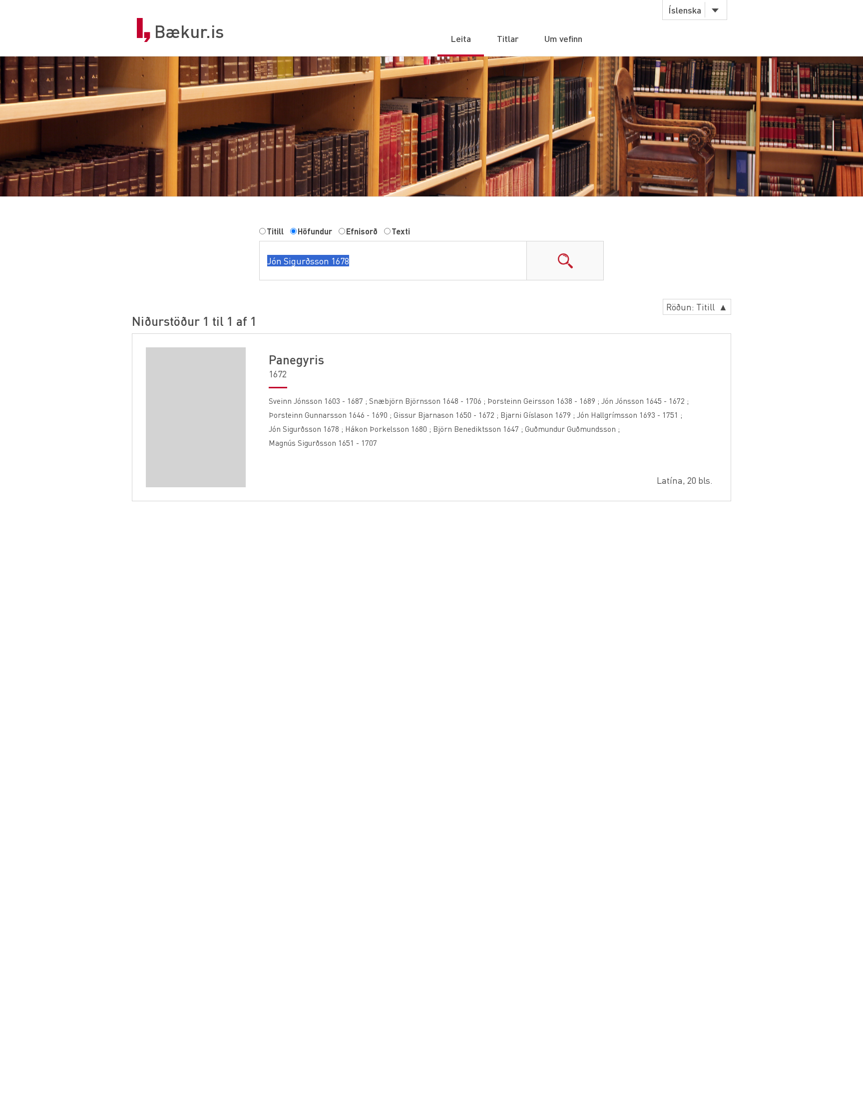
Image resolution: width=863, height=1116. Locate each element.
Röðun (697, 306)
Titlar (507, 38)
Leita (460, 38)
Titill (275, 231)
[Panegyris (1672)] (196, 417)
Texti (401, 231)
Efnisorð (362, 231)
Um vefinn (563, 38)
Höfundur (315, 231)
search (564, 260)
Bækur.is (189, 31)
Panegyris (296, 359)
